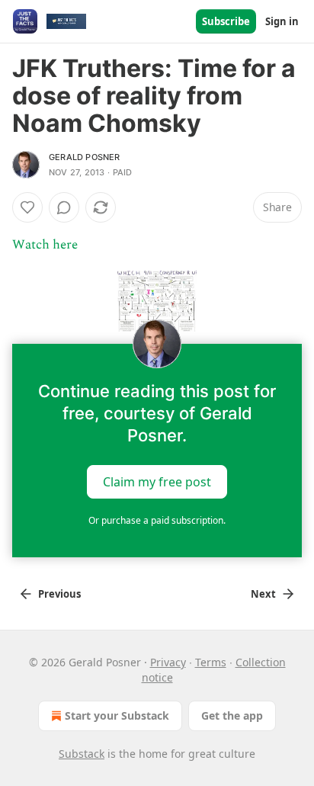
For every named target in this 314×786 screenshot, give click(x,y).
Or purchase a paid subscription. (157, 520)
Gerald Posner (84, 157)
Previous (59, 594)
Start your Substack (117, 715)
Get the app (232, 715)
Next (263, 594)
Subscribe (226, 21)
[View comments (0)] (64, 207)
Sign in (282, 21)
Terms (210, 662)
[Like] (27, 207)
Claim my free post (157, 481)
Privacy (168, 662)
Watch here (45, 245)
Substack (81, 753)
